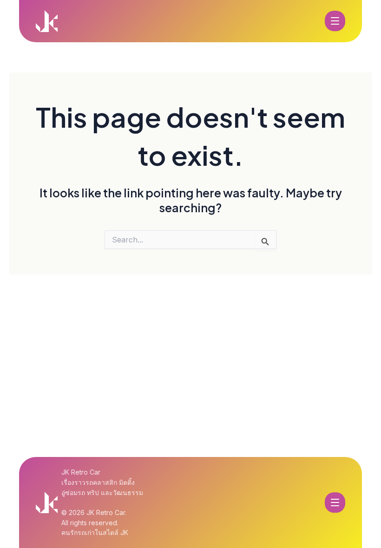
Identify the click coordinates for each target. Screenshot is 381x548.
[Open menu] (335, 21)
